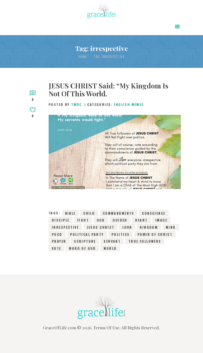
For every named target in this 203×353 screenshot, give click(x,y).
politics (121, 234)
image (161, 220)
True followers (144, 241)
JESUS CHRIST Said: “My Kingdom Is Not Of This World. (108, 90)
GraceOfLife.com (59, 327)
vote (56, 248)
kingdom (149, 227)
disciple (60, 220)
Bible (70, 213)
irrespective (65, 227)
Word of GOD (82, 248)
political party (87, 234)
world (110, 248)
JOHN (127, 227)
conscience (153, 213)
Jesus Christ (100, 227)
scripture (85, 241)
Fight (83, 220)
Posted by (65, 104)
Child (89, 213)
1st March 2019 (85, 161)
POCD (57, 234)
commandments (118, 213)
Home (83, 56)
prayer (59, 241)
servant (112, 241)
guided (120, 220)
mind (171, 227)
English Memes (129, 104)
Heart (141, 220)
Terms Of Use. (107, 327)
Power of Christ (154, 234)
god (101, 220)
